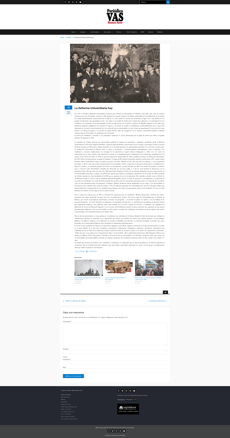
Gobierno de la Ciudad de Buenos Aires (132, 395)
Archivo (150, 32)
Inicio (73, 32)
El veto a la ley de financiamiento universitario (115, 278)
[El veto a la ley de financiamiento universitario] (119, 268)
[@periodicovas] (65, 2)
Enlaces (159, 32)
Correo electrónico (67, 358)
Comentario (67, 321)
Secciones (107, 32)
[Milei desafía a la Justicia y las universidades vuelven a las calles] (149, 268)
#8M (142, 32)
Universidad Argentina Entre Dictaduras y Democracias (88, 278)
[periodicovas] (72, 2)
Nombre (66, 349)
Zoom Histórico (131, 32)
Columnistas (94, 32)
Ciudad (82, 32)
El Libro (118, 32)
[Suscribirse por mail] (80, 2)
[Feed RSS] (76, 2)
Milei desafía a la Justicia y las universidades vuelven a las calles (148, 278)
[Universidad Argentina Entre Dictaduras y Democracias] (89, 268)
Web (64, 367)
